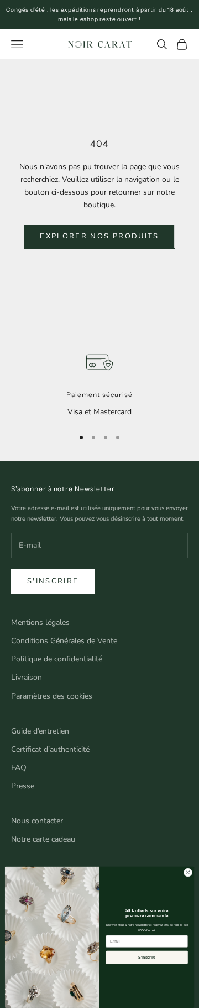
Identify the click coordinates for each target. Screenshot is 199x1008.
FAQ (19, 767)
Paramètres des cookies (51, 696)
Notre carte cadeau (43, 839)
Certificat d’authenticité (50, 749)
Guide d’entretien (40, 731)
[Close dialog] (188, 872)
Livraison (26, 677)
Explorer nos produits (99, 236)
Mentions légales (40, 622)
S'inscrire (52, 581)
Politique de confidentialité (56, 659)
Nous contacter (37, 821)
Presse (22, 786)
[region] (99, 383)
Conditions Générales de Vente (64, 640)
